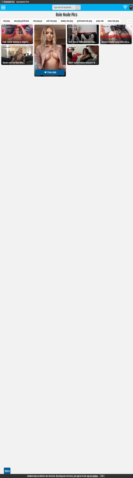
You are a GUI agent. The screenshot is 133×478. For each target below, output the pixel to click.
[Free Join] (50, 75)
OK (102, 476)
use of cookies (92, 476)
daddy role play (67, 21)
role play (6, 21)
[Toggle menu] (3, 8)
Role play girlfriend (21, 21)
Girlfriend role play (84, 21)
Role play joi (37, 21)
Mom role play (113, 21)
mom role (100, 21)
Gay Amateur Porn (22, 2)
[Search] (78, 7)
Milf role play (51, 21)
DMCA (7, 471)
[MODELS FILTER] (125, 7)
